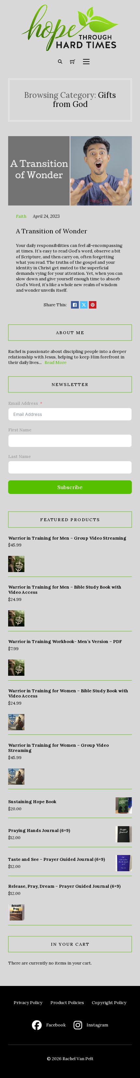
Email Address (23, 403)
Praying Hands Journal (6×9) (39, 830)
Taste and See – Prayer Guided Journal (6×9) (56, 859)
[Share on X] (84, 305)
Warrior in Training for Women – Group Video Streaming (58, 748)
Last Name (19, 456)
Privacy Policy (28, 1002)
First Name (20, 430)
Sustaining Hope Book (32, 801)
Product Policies (67, 1002)
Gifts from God (84, 100)
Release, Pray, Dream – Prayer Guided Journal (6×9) (64, 886)
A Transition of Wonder (51, 231)
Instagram (97, 1025)
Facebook (56, 1025)
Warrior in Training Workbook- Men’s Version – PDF (65, 641)
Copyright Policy (109, 1002)
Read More (55, 362)
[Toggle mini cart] (72, 61)
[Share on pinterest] (92, 305)
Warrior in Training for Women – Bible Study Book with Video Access (68, 693)
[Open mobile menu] (86, 61)
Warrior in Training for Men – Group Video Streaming (67, 538)
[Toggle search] (60, 61)
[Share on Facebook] (74, 305)
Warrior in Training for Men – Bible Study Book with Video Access (64, 589)
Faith (21, 216)
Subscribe (70, 487)
